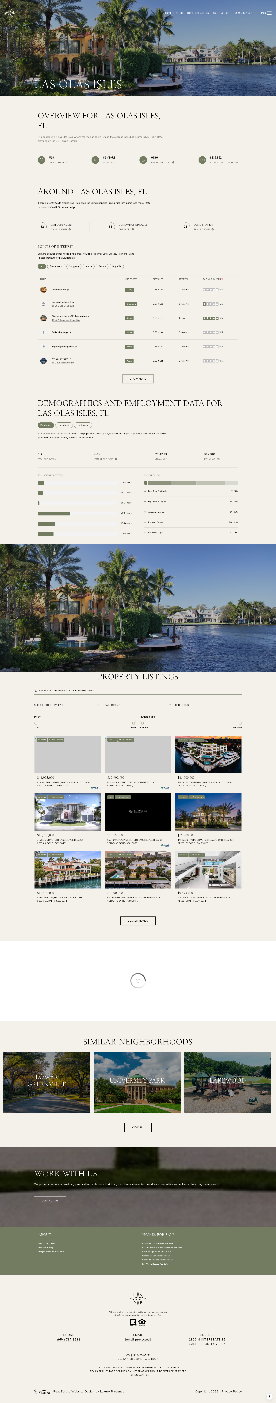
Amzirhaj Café (59, 289)
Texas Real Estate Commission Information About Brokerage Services (138, 1371)
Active (90, 266)
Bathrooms (112, 705)
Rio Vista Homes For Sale (155, 1264)
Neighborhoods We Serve (51, 1252)
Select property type (49, 705)
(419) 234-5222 (142, 1355)
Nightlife (118, 266)
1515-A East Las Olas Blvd (66, 320)
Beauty (103, 266)
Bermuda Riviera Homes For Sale (159, 1260)
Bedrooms (182, 705)
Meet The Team (46, 1243)
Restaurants (57, 266)
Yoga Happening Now (63, 346)
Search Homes (138, 920)
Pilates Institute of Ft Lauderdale (69, 316)
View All (138, 1127)
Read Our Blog (46, 1248)
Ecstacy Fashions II (61, 302)
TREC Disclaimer (138, 1374)
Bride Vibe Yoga (60, 332)
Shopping (75, 266)
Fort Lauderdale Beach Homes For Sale (162, 1248)
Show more (138, 378)
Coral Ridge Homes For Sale (156, 1252)
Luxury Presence (112, 1391)
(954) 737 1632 (68, 1339)
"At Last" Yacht (60, 358)
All (43, 266)
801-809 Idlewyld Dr (63, 362)
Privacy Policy (231, 1391)
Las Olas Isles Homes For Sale (157, 1243)
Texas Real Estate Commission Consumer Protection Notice (138, 1367)
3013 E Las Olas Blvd (63, 305)
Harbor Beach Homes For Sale (157, 1256)
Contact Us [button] (50, 1200)
